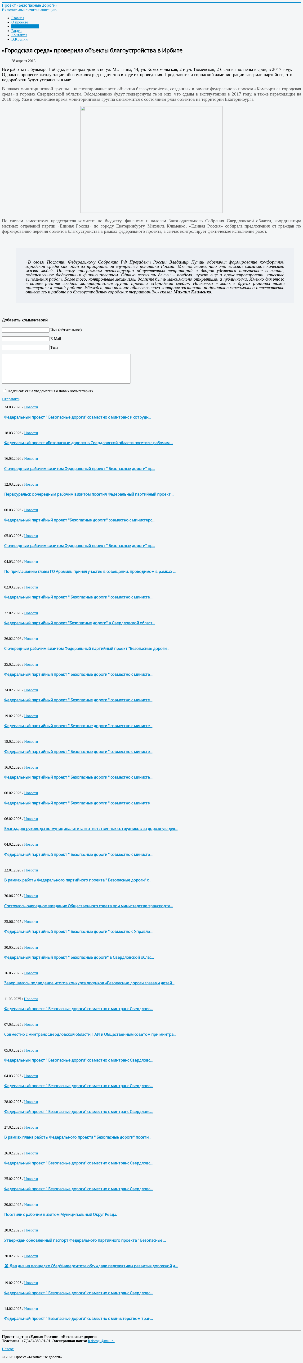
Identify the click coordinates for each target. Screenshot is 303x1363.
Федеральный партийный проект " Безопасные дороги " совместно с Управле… (78, 931)
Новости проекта (25, 26)
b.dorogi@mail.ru (101, 1341)
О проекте (19, 22)
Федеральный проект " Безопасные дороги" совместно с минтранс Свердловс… (78, 1008)
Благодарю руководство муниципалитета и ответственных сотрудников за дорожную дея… (91, 828)
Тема (54, 347)
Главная (17, 18)
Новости (31, 407)
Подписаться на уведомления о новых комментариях (50, 391)
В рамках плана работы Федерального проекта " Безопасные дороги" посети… (77, 1137)
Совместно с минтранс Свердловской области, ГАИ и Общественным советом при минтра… (90, 1034)
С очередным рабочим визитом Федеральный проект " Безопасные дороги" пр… (79, 468)
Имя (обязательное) (66, 330)
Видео (16, 31)
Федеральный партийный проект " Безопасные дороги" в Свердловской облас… (79, 957)
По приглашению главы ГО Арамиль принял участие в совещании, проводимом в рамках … (90, 571)
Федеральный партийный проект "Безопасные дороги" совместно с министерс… (79, 520)
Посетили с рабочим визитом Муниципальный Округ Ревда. (60, 1214)
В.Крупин (19, 39)
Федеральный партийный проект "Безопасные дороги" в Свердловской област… (79, 622)
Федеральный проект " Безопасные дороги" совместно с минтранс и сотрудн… (77, 417)
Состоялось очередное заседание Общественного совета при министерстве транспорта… (88, 905)
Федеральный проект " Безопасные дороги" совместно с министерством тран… (78, 1318)
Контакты (19, 35)
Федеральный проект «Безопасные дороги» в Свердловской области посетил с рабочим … (88, 442)
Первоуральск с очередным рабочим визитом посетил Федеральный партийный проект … (89, 494)
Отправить (10, 399)
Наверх (8, 1349)
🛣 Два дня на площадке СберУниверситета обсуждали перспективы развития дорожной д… (91, 1265)
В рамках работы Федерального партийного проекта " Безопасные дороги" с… (77, 880)
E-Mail (55, 339)
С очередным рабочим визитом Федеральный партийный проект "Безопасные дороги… (86, 648)
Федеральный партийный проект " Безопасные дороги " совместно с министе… (78, 597)
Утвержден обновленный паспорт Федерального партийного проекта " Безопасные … (85, 1240)
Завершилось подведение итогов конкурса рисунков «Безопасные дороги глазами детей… (89, 982)
